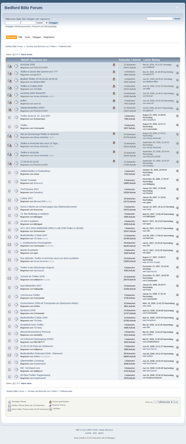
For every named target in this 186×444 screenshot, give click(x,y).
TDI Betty (38, 89)
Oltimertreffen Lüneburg (32, 361)
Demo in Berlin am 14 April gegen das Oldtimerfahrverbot (48, 207)
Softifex (149, 335)
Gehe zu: (149, 402)
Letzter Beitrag (152, 59)
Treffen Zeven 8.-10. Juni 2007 (35, 116)
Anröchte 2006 (27, 64)
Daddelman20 (40, 364)
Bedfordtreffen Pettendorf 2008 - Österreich (41, 353)
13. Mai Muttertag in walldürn (34, 214)
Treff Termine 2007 (29, 189)
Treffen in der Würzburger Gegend (37, 267)
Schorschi (38, 183)
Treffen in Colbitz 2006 (31, 86)
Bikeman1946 (40, 201)
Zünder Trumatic (28, 180)
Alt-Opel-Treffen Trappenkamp (35, 375)
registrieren (45, 19)
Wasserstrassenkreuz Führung (35, 332)
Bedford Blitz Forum (24, 7)
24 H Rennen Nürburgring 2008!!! (36, 339)
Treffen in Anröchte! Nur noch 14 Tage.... (40, 143)
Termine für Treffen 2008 (32, 276)
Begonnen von (39, 59)
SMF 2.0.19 (81, 430)
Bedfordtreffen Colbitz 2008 (33, 317)
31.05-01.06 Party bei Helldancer (36, 346)
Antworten (124, 59)
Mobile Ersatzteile (29, 250)
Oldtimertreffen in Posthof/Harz (35, 171)
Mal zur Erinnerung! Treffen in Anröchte (39, 134)
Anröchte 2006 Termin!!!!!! (32, 93)
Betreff (25, 59)
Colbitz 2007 (26, 198)
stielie (148, 209)
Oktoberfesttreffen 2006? (32, 107)
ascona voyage (153, 262)
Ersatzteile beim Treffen (32, 324)
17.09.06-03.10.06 (29, 162)
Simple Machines (106, 430)
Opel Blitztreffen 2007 (31, 286)
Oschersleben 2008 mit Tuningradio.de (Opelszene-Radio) (49, 303)
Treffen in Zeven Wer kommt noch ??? (39, 71)
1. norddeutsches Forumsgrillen (36, 243)
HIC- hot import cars (30, 368)
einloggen (31, 19)
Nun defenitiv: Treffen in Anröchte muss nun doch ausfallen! (49, 258)
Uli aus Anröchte (41, 96)
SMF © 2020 (92, 430)
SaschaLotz (39, 270)
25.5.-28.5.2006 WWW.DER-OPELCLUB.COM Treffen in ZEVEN (51, 228)
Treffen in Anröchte (29, 152)
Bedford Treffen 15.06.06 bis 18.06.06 (38, 79)
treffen (23, 100)
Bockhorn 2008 (27, 310)
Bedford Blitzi (39, 82)
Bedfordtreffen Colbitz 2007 (33, 235)
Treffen (23, 125)
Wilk (148, 89)
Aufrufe (136, 59)
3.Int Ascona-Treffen (30, 295)
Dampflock (151, 120)
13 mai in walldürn (29, 221)
